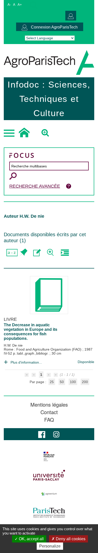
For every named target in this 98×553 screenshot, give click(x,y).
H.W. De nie (13, 345)
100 (73, 382)
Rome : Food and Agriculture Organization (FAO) (43, 349)
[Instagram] (56, 434)
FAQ (49, 419)
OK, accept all (31, 539)
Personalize (50, 546)
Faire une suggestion (37, 252)
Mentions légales (49, 404)
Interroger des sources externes (64, 252)
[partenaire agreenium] (49, 494)
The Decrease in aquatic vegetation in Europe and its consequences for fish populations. (30, 332)
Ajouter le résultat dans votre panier (23, 252)
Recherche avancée (34, 186)
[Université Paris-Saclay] (49, 475)
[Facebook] (41, 434)
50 (62, 382)
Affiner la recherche (51, 252)
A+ (20, 5)
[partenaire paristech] (49, 512)
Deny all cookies (70, 539)
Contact (49, 412)
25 (52, 382)
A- (9, 5)
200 (85, 382)
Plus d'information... (26, 362)
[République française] (49, 456)
